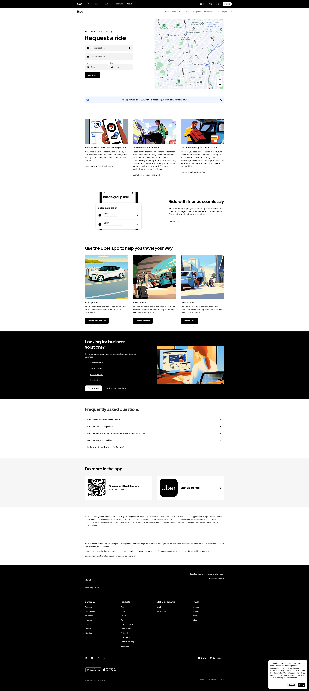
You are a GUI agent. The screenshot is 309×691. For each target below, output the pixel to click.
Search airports (143, 321)
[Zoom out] (219, 84)
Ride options (91, 302)
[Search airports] (154, 277)
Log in (218, 4)
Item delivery (95, 380)
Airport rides (227, 12)
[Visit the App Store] (109, 670)
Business (108, 4)
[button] (129, 48)
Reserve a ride (184, 12)
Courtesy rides (96, 368)
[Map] (189, 54)
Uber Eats (119, 4)
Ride (89, 4)
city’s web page (199, 544)
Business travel (96, 363)
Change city (106, 31)
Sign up (227, 4)
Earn (96, 4)
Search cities (189, 321)
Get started (93, 388)
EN (204, 4)
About (129, 4)
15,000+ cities (187, 302)
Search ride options (97, 321)
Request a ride (170, 12)
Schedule (145, 310)
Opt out (292, 685)
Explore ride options (211, 12)
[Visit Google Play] (93, 670)
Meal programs (96, 374)
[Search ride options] (106, 277)
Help (210, 4)
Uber (80, 4)
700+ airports (139, 302)
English (204, 658)
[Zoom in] (219, 79)
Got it (301, 685)
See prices (197, 12)
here (295, 678)
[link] (154, 99)
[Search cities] (202, 277)
